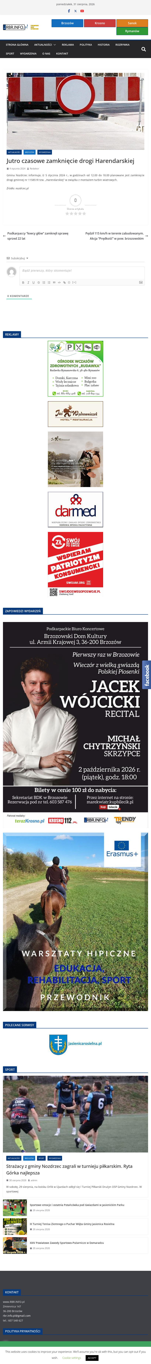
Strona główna (17, 44)
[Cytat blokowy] (54, 282)
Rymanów (132, 31)
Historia (104, 44)
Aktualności (43, 44)
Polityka (86, 44)
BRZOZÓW (29, 152)
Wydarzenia (28, 53)
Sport (10, 53)
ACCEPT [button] (92, 1358)
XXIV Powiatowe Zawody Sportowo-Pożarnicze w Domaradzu (67, 1243)
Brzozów (67, 23)
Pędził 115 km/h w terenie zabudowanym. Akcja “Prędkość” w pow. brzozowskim (114, 236)
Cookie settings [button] (71, 1358)
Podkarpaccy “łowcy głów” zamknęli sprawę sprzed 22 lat (37, 236)
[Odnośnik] (64, 282)
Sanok (132, 23)
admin (34, 1180)
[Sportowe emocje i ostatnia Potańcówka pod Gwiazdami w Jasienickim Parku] (15, 1207)
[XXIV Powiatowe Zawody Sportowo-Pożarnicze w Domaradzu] (15, 1245)
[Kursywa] (28, 282)
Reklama (68, 44)
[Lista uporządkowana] (43, 282)
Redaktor (34, 168)
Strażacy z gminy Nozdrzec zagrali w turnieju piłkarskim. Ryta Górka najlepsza (69, 1169)
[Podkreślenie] (33, 282)
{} (69, 282)
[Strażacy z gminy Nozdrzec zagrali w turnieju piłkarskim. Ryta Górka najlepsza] (75, 1114)
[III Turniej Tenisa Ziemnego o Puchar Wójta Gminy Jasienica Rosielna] (15, 1226)
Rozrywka (122, 44)
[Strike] (38, 282)
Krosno (100, 23)
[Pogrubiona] (23, 282)
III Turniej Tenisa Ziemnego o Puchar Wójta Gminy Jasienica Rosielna (72, 1224)
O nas (46, 53)
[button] (54, 44)
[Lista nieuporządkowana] (49, 282)
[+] (74, 282)
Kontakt (62, 53)
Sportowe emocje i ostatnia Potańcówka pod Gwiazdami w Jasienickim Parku (77, 1205)
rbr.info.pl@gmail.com (17, 1315)
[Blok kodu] (59, 282)
